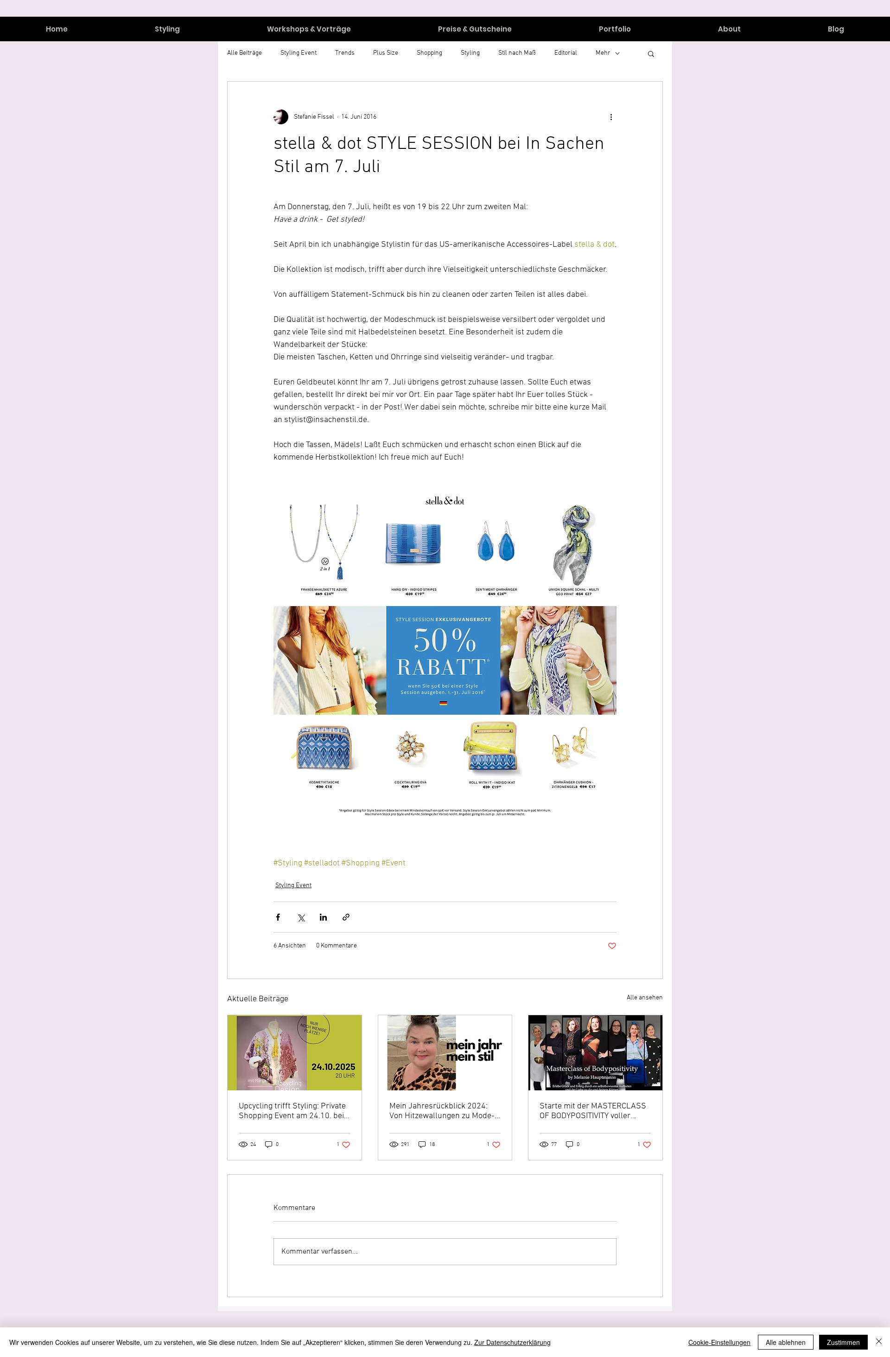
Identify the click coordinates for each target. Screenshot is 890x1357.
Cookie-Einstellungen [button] (719, 1342)
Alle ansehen (645, 998)
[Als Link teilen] (346, 917)
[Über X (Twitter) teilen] (300, 917)
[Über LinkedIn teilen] (323, 917)
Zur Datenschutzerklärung (512, 1342)
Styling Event (293, 886)
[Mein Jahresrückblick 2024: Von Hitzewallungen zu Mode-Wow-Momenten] (445, 1052)
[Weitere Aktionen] (611, 116)
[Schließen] (878, 1342)
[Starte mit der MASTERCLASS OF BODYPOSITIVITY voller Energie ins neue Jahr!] (595, 1052)
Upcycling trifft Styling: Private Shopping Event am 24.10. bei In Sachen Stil (292, 1111)
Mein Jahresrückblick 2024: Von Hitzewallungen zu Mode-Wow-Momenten (442, 1111)
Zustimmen (843, 1342)
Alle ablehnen (786, 1342)
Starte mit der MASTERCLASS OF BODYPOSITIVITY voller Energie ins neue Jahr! (593, 1111)
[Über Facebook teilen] (277, 917)
